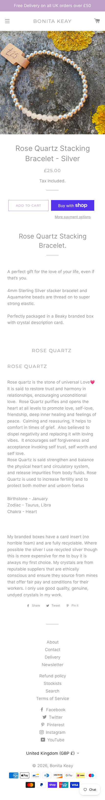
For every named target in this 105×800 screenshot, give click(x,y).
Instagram (55, 732)
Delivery (52, 657)
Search (52, 691)
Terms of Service (52, 698)
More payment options (73, 217)
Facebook (55, 709)
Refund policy (52, 675)
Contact (52, 649)
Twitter (55, 717)
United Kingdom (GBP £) (50, 753)
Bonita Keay (52, 21)
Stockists (53, 683)
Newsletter (52, 664)
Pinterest (55, 724)
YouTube (55, 739)
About (53, 642)
